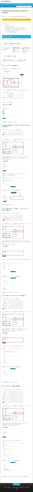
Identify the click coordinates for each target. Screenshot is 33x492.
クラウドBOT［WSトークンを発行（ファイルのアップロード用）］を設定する (15, 29)
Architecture (6, 4)
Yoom (9, 16)
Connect (15, 4)
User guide (11, 4)
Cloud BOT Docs (6, 1)
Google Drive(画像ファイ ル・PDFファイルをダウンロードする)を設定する (14, 27)
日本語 (16, 488)
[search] (31, 6)
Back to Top (16, 484)
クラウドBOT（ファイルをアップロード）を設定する (11, 30)
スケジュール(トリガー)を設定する (9, 26)
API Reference (20, 4)
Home (2, 4)
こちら (17, 244)
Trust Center (25, 4)
